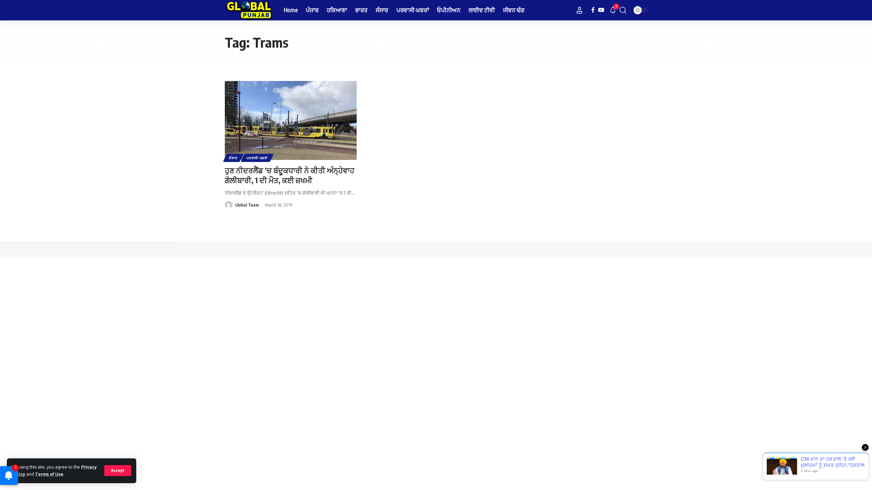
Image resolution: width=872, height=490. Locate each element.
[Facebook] (593, 10)
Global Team (247, 205)
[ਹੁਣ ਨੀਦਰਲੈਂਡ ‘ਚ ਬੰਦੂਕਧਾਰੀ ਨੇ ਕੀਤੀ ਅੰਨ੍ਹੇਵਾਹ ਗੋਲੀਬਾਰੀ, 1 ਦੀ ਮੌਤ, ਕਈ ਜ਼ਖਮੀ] (291, 120)
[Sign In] (579, 10)
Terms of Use (49, 474)
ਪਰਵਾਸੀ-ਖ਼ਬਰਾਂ (257, 158)
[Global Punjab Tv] (249, 10)
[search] (623, 10)
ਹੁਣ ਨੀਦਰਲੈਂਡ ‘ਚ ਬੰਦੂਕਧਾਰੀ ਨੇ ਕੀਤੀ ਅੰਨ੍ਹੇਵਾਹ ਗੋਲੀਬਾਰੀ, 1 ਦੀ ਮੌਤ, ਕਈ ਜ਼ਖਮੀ (290, 175)
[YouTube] (601, 10)
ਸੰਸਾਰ (233, 158)
